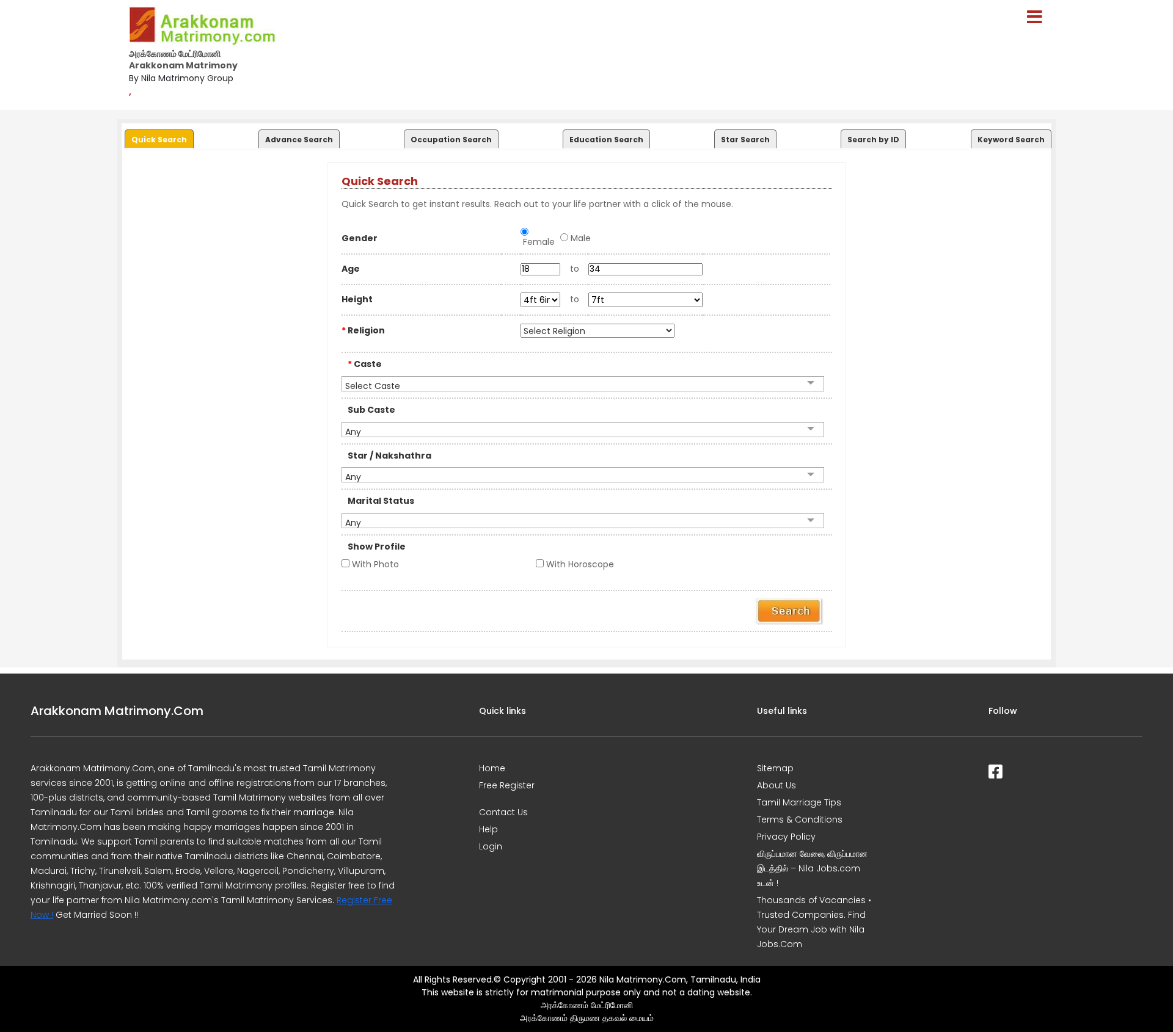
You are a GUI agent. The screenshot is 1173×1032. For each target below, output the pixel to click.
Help (488, 829)
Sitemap (775, 768)
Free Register (507, 785)
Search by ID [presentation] (873, 139)
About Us (776, 785)
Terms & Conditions (799, 819)
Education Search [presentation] (606, 139)
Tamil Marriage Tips (799, 802)
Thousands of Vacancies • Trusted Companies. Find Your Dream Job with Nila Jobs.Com (814, 922)
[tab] (158, 136)
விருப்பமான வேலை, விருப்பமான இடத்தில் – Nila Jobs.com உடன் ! (812, 868)
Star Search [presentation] (745, 139)
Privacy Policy (786, 836)
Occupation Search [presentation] (451, 139)
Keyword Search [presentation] (1011, 139)
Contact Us (503, 812)
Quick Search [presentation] (159, 139)
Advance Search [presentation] (299, 139)
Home (492, 768)
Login (490, 846)
